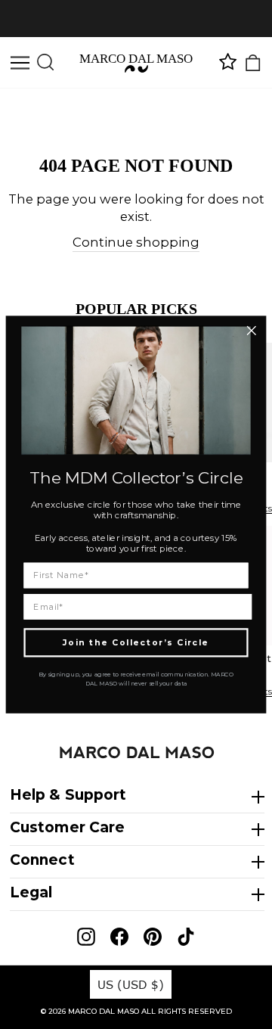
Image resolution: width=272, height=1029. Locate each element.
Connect (42, 860)
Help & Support (68, 795)
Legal (31, 892)
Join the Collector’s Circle (136, 642)
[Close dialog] (251, 331)
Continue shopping (136, 242)
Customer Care (67, 827)
